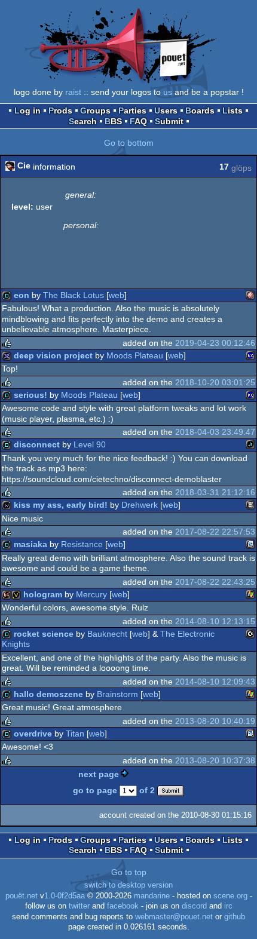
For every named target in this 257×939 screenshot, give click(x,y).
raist (73, 92)
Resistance (82, 544)
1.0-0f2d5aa (64, 896)
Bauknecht (107, 634)
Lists (232, 110)
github (234, 917)
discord (194, 906)
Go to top (128, 872)
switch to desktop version (128, 885)
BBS (113, 121)
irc (228, 906)
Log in (27, 110)
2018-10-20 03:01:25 (215, 382)
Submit (169, 121)
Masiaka (30, 544)
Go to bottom (129, 143)
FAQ (138, 121)
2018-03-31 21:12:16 (215, 492)
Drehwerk (139, 505)
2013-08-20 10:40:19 (215, 721)
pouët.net (21, 896)
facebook (123, 906)
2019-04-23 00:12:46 (215, 343)
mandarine (152, 896)
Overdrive (33, 733)
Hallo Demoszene (48, 694)
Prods (60, 110)
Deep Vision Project (53, 355)
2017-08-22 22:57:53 (215, 531)
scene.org (230, 896)
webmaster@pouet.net (174, 917)
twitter (79, 906)
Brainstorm (117, 694)
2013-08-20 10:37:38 (215, 760)
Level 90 (90, 444)
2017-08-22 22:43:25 (215, 582)
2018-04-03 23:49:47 (215, 432)
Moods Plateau (134, 355)
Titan (75, 733)
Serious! (30, 395)
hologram (42, 594)
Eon (21, 295)
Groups (95, 110)
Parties (132, 110)
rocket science (44, 634)
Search (83, 121)
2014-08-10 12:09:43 (215, 681)
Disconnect (37, 444)
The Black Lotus (73, 295)
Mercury (91, 594)
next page (98, 774)
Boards (200, 110)
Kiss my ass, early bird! (61, 505)
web (116, 295)
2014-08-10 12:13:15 (215, 621)
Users (166, 110)
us (167, 92)
